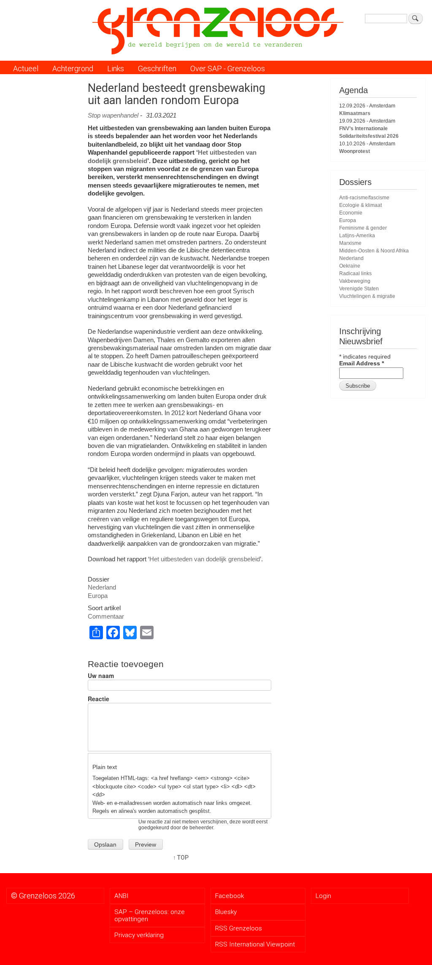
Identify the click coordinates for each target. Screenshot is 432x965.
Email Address (361, 363)
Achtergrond (72, 68)
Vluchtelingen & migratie (367, 296)
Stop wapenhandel (113, 115)
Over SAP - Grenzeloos (227, 68)
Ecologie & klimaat (360, 205)
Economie (350, 213)
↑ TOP (181, 857)
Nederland (102, 587)
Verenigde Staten (359, 289)
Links (115, 68)
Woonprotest (354, 151)
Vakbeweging (354, 281)
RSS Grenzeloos (238, 928)
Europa (98, 595)
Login (323, 896)
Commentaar (106, 616)
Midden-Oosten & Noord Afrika (374, 251)
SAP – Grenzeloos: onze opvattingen (149, 915)
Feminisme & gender (363, 228)
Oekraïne (349, 266)
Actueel (25, 68)
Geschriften (157, 68)
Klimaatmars (354, 113)
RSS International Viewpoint (255, 944)
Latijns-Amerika (357, 236)
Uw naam (101, 676)
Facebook (229, 896)
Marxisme (350, 243)
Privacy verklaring (139, 935)
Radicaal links (355, 273)
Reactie (98, 699)
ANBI (121, 896)
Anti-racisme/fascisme (364, 198)
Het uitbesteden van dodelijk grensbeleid (204, 559)
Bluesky (226, 912)
